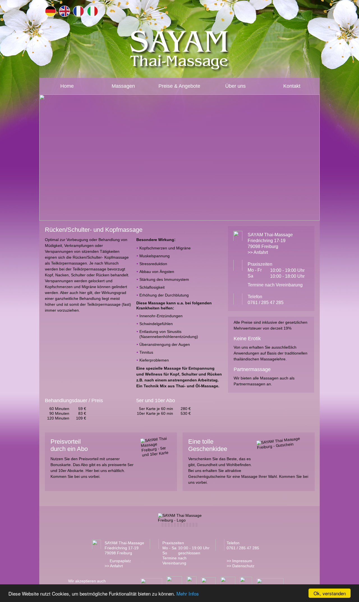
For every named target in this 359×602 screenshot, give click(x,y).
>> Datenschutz (240, 566)
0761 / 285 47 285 (266, 302)
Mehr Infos (187, 593)
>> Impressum (239, 561)
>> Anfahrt (258, 252)
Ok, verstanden (330, 593)
